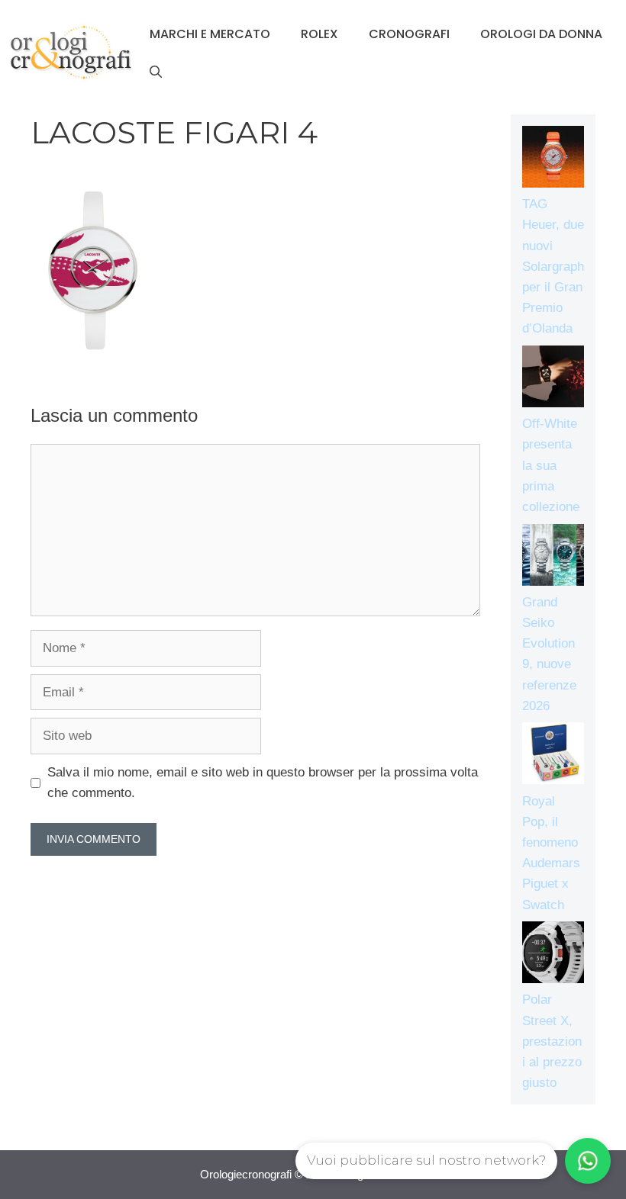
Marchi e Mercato (210, 34)
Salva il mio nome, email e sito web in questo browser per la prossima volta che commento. (262, 782)
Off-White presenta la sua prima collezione (550, 465)
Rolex (319, 34)
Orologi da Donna (541, 34)
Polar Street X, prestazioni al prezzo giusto (552, 1041)
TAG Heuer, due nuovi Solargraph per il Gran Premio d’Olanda (553, 266)
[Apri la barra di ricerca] (155, 72)
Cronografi (409, 34)
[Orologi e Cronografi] (71, 52)
